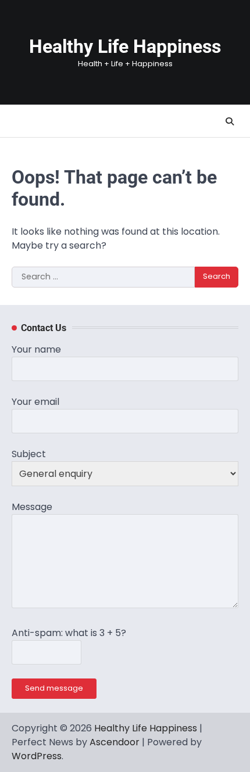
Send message (54, 688)
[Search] (229, 121)
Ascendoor (115, 742)
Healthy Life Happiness (125, 47)
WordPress (37, 756)
